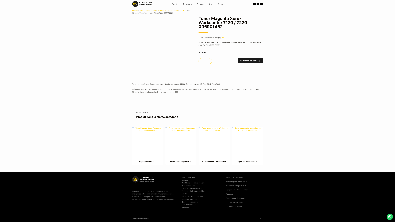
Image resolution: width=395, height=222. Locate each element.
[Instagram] (258, 4)
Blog (210, 4)
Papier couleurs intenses (214, 162)
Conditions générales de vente (193, 183)
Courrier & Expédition (234, 202)
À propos (200, 4)
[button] (250, 61)
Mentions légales (188, 185)
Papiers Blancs (147, 162)
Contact (220, 4)
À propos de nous (188, 177)
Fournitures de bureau (234, 177)
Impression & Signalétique (236, 186)
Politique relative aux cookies (193, 191)
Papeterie (229, 194)
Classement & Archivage (235, 198)
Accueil (174, 4)
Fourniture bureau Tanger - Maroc (141, 218)
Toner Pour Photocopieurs (167, 10)
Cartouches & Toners (147, 10)
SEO (261, 218)
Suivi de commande (189, 205)
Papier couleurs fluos (247, 162)
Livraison (185, 194)
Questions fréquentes (190, 202)
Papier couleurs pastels (181, 162)
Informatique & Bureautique (236, 182)
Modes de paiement (189, 199)
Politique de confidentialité (192, 188)
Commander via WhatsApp (250, 61)
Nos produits (187, 4)
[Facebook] (254, 4)
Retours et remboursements (192, 196)
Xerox (181, 10)
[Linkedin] (261, 4)
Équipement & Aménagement (237, 190)
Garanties (185, 207)
